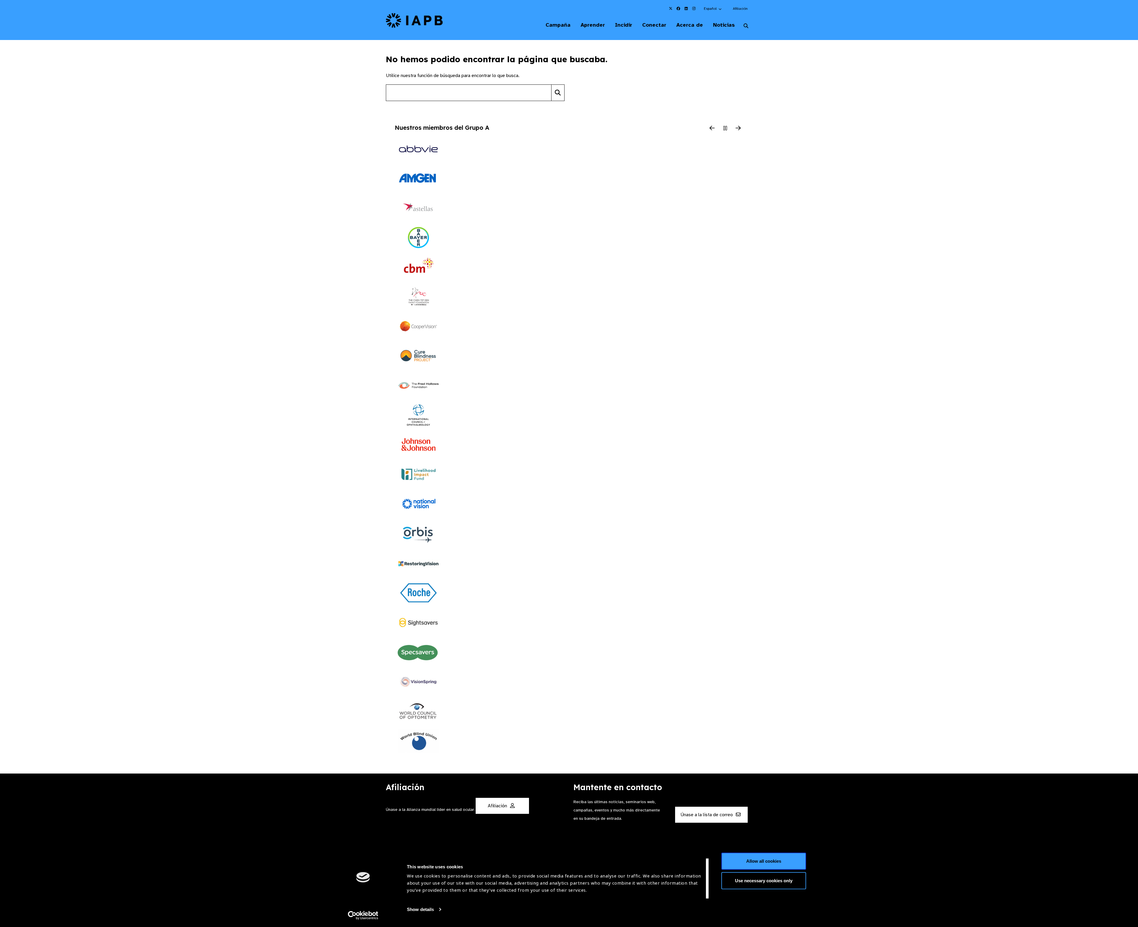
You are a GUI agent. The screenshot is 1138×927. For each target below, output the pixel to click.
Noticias (724, 25)
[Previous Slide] (712, 128)
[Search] (558, 92)
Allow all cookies (763, 861)
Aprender (593, 25)
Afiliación (740, 9)
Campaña (558, 25)
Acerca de (689, 25)
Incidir (623, 25)
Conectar (654, 25)
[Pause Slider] (725, 128)
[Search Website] (746, 26)
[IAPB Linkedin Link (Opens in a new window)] (686, 8)
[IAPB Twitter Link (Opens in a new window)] (670, 8)
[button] (713, 8)
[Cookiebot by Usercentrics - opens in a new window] (363, 915)
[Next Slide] (738, 128)
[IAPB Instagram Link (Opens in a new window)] (693, 8)
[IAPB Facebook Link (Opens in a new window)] (678, 8)
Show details (420, 909)
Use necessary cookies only (763, 880)
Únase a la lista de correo (707, 815)
